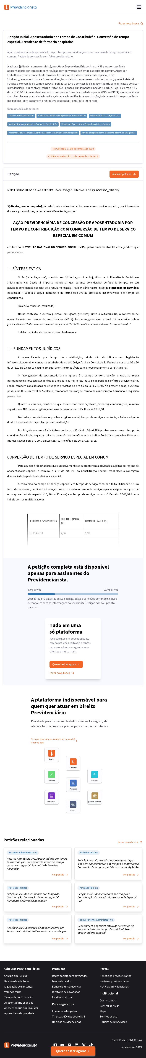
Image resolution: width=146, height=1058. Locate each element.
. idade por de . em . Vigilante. (108, 864)
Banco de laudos (62, 981)
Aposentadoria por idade (19, 1013)
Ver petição (58, 875)
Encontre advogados (64, 1011)
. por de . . (33, 897)
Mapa (103, 1011)
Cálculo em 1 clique (15, 976)
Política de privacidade (113, 1022)
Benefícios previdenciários (115, 976)
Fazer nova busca (128, 24)
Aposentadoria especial (18, 1002)
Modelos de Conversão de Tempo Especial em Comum (85, 124)
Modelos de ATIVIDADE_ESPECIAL (105, 115)
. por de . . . (107, 897)
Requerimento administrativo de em (105, 929)
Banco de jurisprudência (66, 986)
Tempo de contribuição (18, 997)
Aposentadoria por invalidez (21, 1008)
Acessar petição (122, 174)
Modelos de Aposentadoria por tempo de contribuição (62, 115)
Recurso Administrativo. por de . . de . (37, 864)
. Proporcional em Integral (37, 929)
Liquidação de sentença (18, 986)
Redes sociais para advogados (70, 976)
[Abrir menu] (139, 7)
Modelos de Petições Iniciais (21, 115)
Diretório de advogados (66, 992)
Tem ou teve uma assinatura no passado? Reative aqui (53, 741)
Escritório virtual (62, 997)
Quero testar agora (64, 664)
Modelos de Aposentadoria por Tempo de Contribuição (33, 124)
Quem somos (108, 1000)
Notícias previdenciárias (66, 1022)
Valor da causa (12, 992)
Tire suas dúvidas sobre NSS (68, 1016)
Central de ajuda (109, 1006)
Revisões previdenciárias (114, 981)
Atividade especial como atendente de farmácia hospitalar (108, 132)
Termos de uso (108, 1016)
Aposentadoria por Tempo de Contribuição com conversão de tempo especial (43, 132)
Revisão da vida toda (16, 981)
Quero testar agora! (71, 1051)
